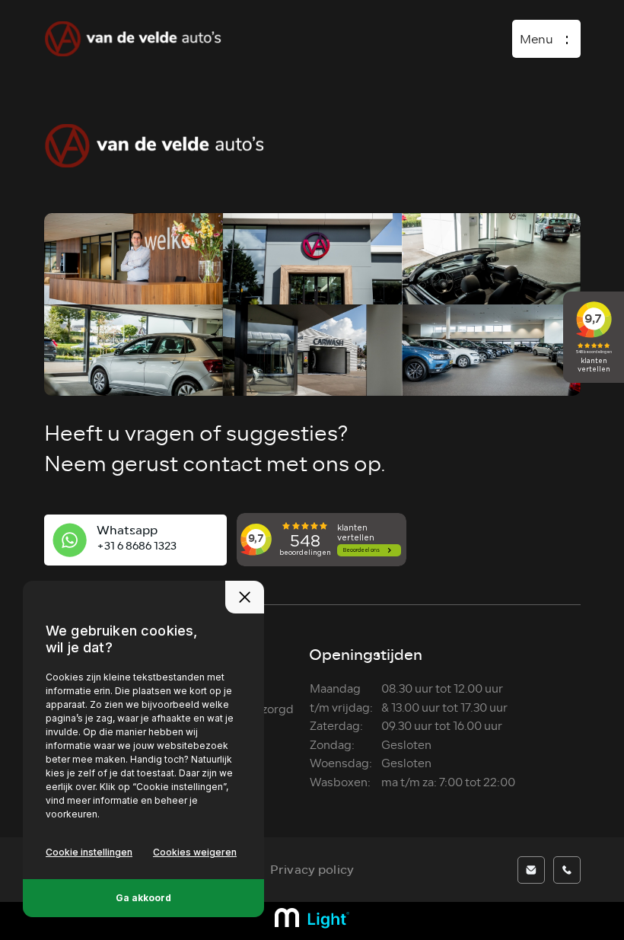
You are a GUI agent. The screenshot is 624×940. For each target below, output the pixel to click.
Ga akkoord (143, 897)
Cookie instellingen (89, 852)
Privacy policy (312, 869)
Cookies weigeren (195, 852)
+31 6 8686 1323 (137, 546)
